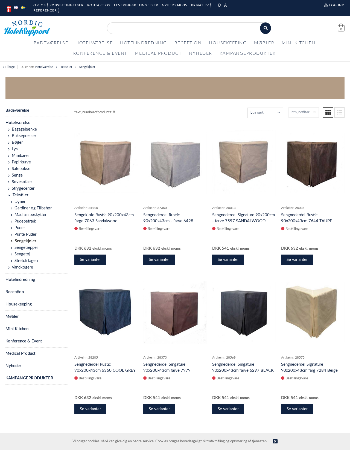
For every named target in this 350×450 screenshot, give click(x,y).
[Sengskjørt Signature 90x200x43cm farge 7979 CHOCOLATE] (175, 312)
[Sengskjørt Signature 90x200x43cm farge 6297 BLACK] (244, 312)
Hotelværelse (44, 66)
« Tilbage (9, 66)
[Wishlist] (131, 128)
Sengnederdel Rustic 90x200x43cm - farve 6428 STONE (168, 221)
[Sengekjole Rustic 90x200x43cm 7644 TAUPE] (313, 163)
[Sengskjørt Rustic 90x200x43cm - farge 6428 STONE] (175, 163)
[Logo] (27, 28)
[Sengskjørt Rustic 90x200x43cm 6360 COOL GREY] (106, 312)
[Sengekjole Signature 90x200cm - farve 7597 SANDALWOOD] (244, 163)
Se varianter (90, 260)
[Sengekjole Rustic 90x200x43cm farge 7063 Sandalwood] (106, 163)
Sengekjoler (87, 66)
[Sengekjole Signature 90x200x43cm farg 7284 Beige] (313, 312)
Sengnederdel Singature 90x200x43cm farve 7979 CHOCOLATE (167, 370)
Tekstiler (66, 66)
